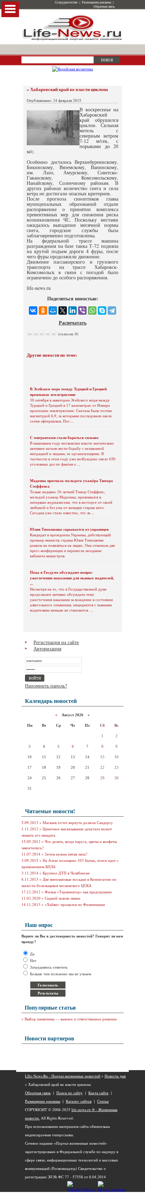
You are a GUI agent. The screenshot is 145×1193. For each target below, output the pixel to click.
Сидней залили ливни (62, 898)
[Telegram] (112, 310)
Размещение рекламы (96, 2)
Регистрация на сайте (56, 642)
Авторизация (47, 648)
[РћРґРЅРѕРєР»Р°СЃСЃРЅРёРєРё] (43, 310)
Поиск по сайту (69, 1092)
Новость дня (115, 1076)
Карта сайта (98, 1092)
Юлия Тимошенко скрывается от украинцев (69, 529)
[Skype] (102, 310)
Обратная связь (104, 7)
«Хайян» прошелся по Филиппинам (75, 904)
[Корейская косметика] (72, 68)
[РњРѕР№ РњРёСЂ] (53, 310)
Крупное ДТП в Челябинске (66, 872)
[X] (62, 310)
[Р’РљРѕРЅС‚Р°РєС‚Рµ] (33, 310)
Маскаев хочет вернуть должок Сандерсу (78, 822)
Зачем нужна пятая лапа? (66, 854)
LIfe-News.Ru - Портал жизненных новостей (62, 1076)
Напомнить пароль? (46, 685)
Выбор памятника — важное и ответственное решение (71, 1018)
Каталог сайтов (79, 1101)
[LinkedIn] (72, 310)
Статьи (103, 1101)
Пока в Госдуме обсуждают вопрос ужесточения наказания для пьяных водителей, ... (72, 578)
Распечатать (73, 322)
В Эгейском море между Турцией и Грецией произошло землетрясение (68, 391)
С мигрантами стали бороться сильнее (64, 437)
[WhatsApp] (92, 310)
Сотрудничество (66, 2)
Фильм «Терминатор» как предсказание (78, 891)
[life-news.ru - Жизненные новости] (72, 39)
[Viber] (82, 310)
